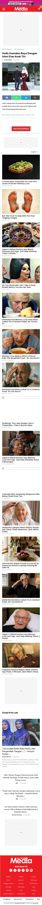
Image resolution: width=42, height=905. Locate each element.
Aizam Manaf (6, 756)
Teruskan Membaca (21, 129)
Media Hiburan (7, 49)
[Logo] (21, 9)
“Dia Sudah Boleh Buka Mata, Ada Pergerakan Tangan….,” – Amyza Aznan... (18, 751)
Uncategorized (19, 49)
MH (17, 783)
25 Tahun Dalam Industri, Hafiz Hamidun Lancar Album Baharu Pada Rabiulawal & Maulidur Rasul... (21, 809)
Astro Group (35, 903)
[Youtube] (27, 870)
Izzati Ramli (8, 60)
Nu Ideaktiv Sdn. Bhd (19, 903)
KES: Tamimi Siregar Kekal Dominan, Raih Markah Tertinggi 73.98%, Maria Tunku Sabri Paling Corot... (21, 777)
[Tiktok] (23, 870)
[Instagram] (14, 870)
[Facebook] (10, 870)
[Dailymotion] (31, 870)
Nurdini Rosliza (17, 815)
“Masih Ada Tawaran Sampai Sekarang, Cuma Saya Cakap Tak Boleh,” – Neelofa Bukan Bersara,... (21, 793)
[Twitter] (19, 870)
